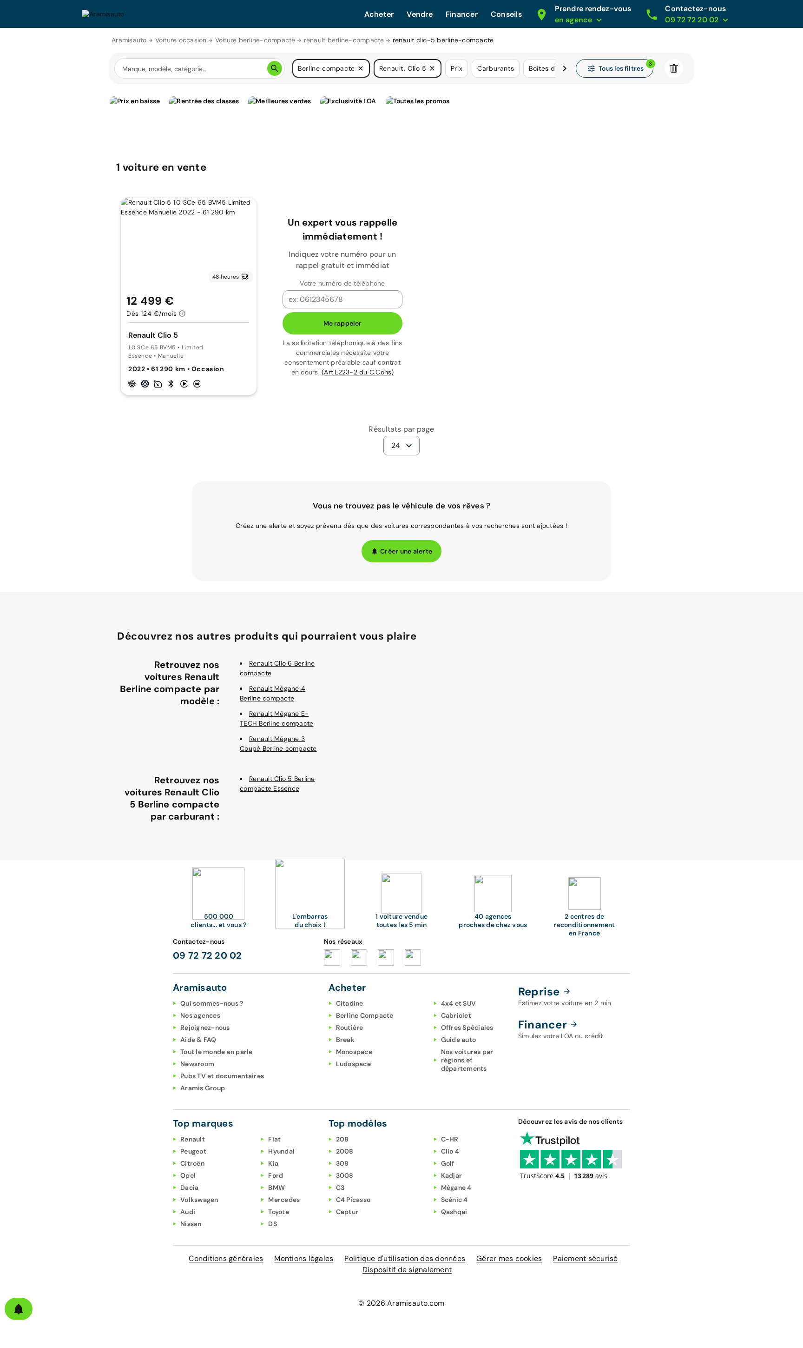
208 (342, 1139)
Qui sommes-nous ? (211, 1003)
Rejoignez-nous (205, 1027)
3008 (345, 1175)
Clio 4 (450, 1151)
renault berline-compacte (344, 40)
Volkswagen (199, 1199)
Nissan (191, 1224)
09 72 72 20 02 (207, 955)
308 (342, 1163)
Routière (349, 1027)
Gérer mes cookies (509, 1258)
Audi (187, 1212)
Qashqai (454, 1212)
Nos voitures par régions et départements (467, 1060)
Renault (192, 1139)
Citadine (349, 1003)
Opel (188, 1175)
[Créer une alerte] (19, 1309)
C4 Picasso (353, 1199)
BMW (276, 1187)
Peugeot (193, 1151)
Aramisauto (129, 40)
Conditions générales (226, 1258)
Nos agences (200, 1015)
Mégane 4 (456, 1187)
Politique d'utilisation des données (404, 1258)
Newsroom (197, 1064)
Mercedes (284, 1199)
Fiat (274, 1139)
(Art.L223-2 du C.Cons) (358, 372)
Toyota (278, 1212)
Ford (275, 1175)
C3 (340, 1187)
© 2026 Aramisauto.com (401, 1303)
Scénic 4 (454, 1199)
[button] (360, 68)
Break (345, 1039)
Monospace (354, 1052)
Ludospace (353, 1064)
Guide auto (458, 1039)
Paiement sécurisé (585, 1258)
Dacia (189, 1187)
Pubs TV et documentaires (222, 1076)
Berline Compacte (365, 1015)
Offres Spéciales (467, 1027)
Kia (273, 1163)
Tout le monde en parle (216, 1052)
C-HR (450, 1139)
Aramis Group (202, 1088)
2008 (345, 1151)
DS (272, 1224)
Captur (347, 1212)
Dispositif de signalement (407, 1270)
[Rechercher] (274, 68)
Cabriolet (456, 1015)
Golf (447, 1163)
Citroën (192, 1163)
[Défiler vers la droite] (564, 68)
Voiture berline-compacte (255, 40)
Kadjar (451, 1175)
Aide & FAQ (198, 1039)
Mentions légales (303, 1258)
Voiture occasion (181, 40)
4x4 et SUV (458, 1003)
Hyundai (281, 1151)
